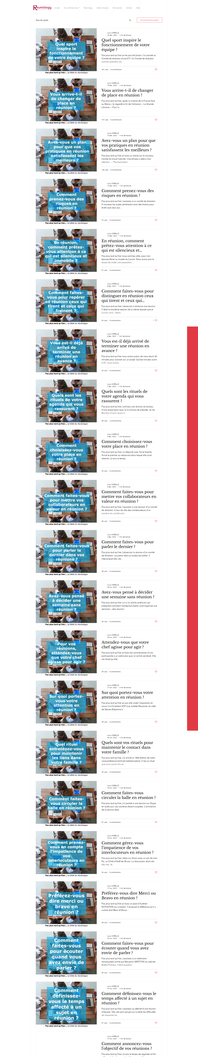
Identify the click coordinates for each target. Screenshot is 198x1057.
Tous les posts (42, 20)
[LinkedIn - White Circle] (193, 7)
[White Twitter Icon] (193, 11)
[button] (130, 20)
